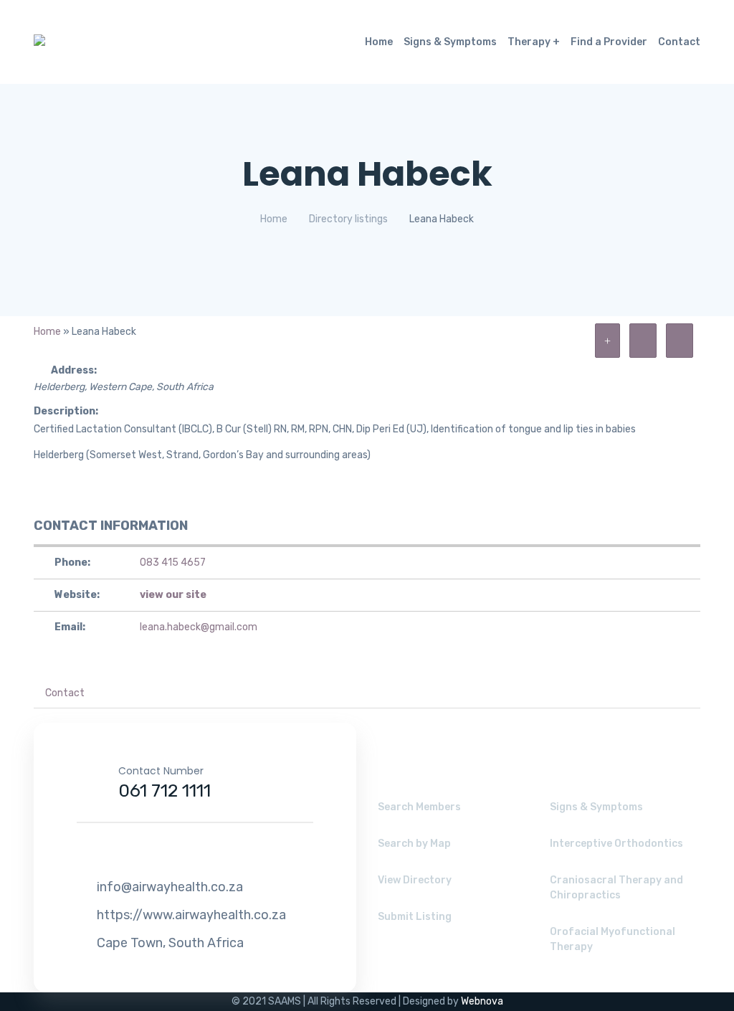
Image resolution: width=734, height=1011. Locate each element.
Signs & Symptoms (450, 42)
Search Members (419, 807)
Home (379, 42)
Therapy (528, 42)
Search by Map (414, 843)
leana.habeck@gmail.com (198, 627)
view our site (173, 595)
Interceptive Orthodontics (616, 843)
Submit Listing (415, 917)
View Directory (415, 880)
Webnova (482, 1001)
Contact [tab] (65, 693)
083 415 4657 (173, 562)
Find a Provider (609, 42)
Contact (679, 42)
